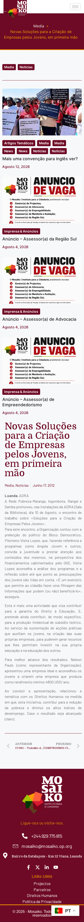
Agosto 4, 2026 (15, 247)
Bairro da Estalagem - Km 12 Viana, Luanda (47, 856)
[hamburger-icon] (75, 6)
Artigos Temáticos (18, 143)
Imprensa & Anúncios (21, 231)
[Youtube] (56, 867)
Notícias (26, 67)
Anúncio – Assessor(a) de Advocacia (39, 319)
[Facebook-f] (28, 867)
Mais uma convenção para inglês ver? (40, 158)
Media (9, 67)
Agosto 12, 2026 (16, 166)
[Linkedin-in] (46, 867)
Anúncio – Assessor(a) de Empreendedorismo (28, 402)
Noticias (58, 151)
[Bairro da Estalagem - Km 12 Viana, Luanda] (5, 855)
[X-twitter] (37, 867)
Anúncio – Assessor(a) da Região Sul (39, 238)
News (8, 151)
